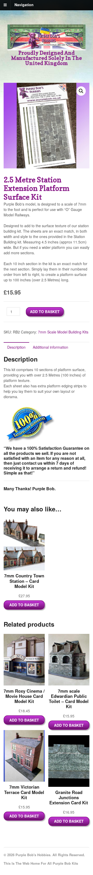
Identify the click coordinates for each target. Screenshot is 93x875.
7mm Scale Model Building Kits (63, 331)
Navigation (24, 4)
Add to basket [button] (24, 604)
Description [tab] (16, 347)
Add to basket (45, 311)
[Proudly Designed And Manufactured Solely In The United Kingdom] (46, 47)
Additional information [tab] (50, 347)
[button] (81, 91)
